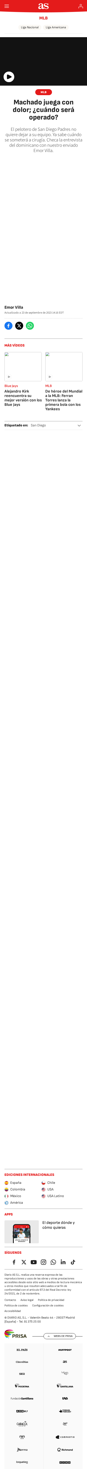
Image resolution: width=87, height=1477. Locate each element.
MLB (43, 18)
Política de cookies (16, 1305)
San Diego (38, 425)
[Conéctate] (80, 6)
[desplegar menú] (7, 6)
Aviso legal (27, 1300)
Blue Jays (11, 386)
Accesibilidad (12, 1311)
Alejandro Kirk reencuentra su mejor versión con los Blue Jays (23, 398)
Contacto (10, 1300)
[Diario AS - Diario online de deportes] (43, 6)
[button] (79, 425)
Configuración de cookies (48, 1305)
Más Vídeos (14, 345)
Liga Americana (56, 27)
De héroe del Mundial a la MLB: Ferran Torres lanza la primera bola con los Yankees (63, 400)
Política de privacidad (51, 1300)
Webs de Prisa (63, 1336)
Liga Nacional (30, 27)
